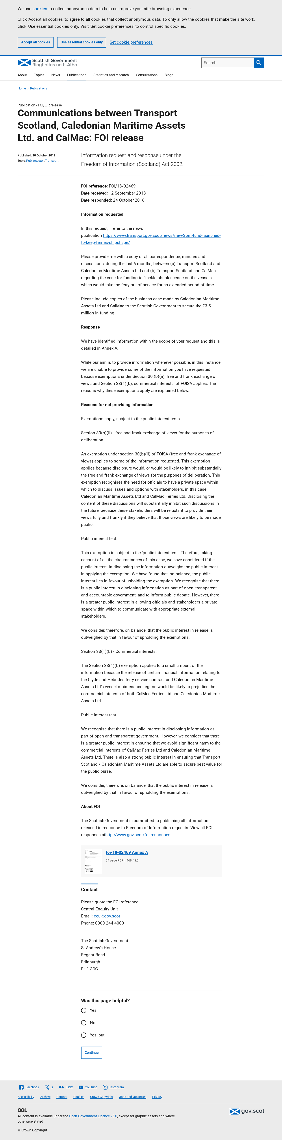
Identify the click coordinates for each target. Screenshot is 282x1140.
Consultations (147, 75)
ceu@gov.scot (107, 916)
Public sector (35, 160)
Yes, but (97, 1035)
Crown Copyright (101, 1097)
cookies (39, 8)
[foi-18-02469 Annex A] (93, 861)
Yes (93, 1010)
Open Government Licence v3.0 (93, 1116)
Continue (92, 1053)
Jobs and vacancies (132, 1097)
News (55, 75)
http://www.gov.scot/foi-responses (137, 834)
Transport (52, 160)
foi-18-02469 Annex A (127, 852)
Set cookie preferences (131, 42)
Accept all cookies (35, 42)
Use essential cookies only (82, 42)
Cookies (78, 1097)
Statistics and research (111, 75)
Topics (39, 75)
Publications (76, 75)
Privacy (157, 1097)
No (92, 1022)
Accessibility (26, 1097)
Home (22, 88)
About (22, 75)
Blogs (169, 75)
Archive (45, 1097)
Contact (61, 1097)
